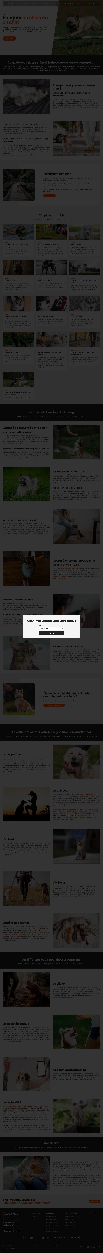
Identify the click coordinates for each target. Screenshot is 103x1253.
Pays (40, 625)
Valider (51, 633)
